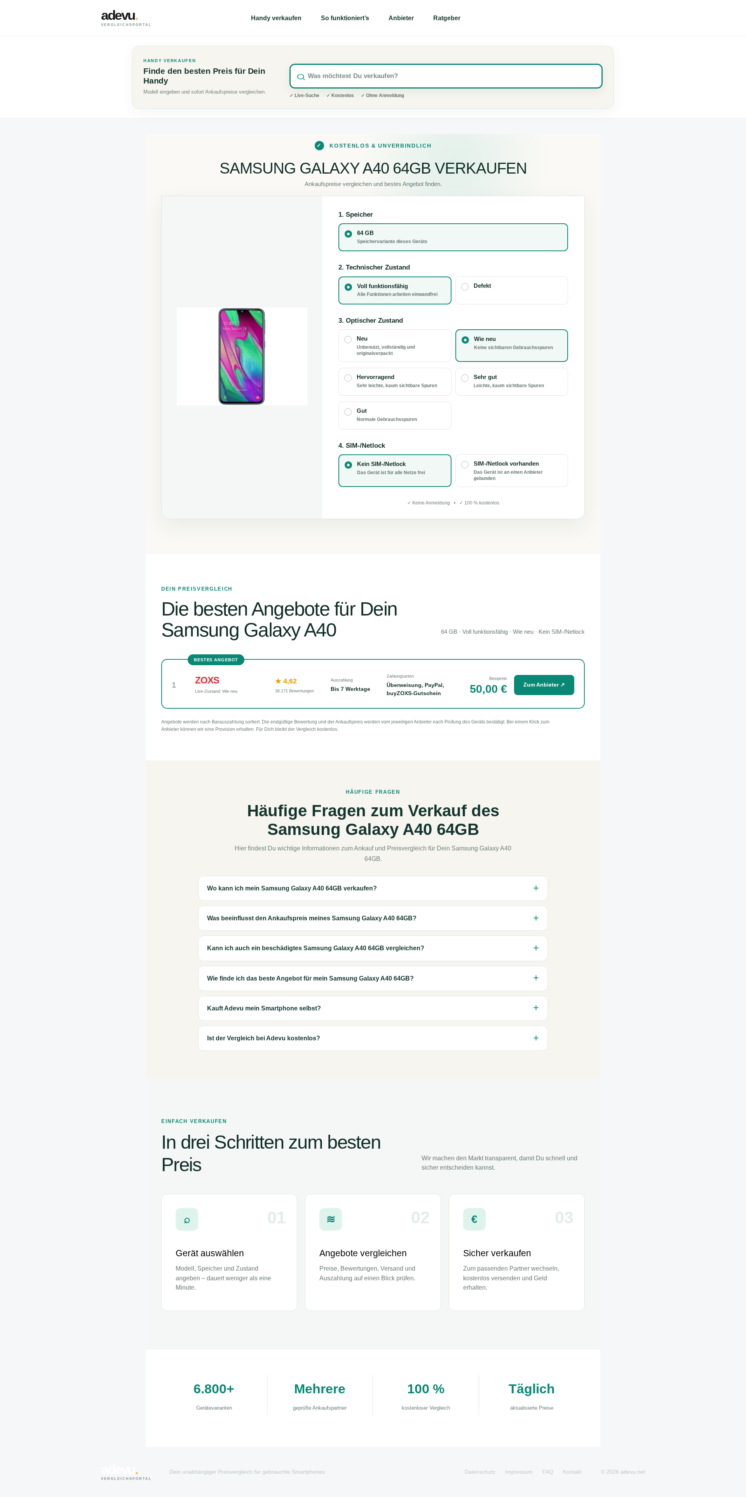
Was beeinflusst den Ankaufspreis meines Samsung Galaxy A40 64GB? (312, 918)
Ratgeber (446, 18)
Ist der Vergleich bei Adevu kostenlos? (263, 1038)
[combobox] (446, 76)
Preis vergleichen (602, 18)
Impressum (519, 1472)
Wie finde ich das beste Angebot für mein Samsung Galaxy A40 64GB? (310, 978)
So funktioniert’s (345, 18)
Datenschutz (480, 1472)
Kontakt (572, 1472)
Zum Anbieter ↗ (544, 685)
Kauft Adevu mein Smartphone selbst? (264, 1008)
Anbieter (401, 18)
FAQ (547, 1472)
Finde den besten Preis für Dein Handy (204, 75)
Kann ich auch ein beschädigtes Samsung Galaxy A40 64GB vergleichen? (315, 948)
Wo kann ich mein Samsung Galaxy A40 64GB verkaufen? (292, 888)
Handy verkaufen (276, 18)
